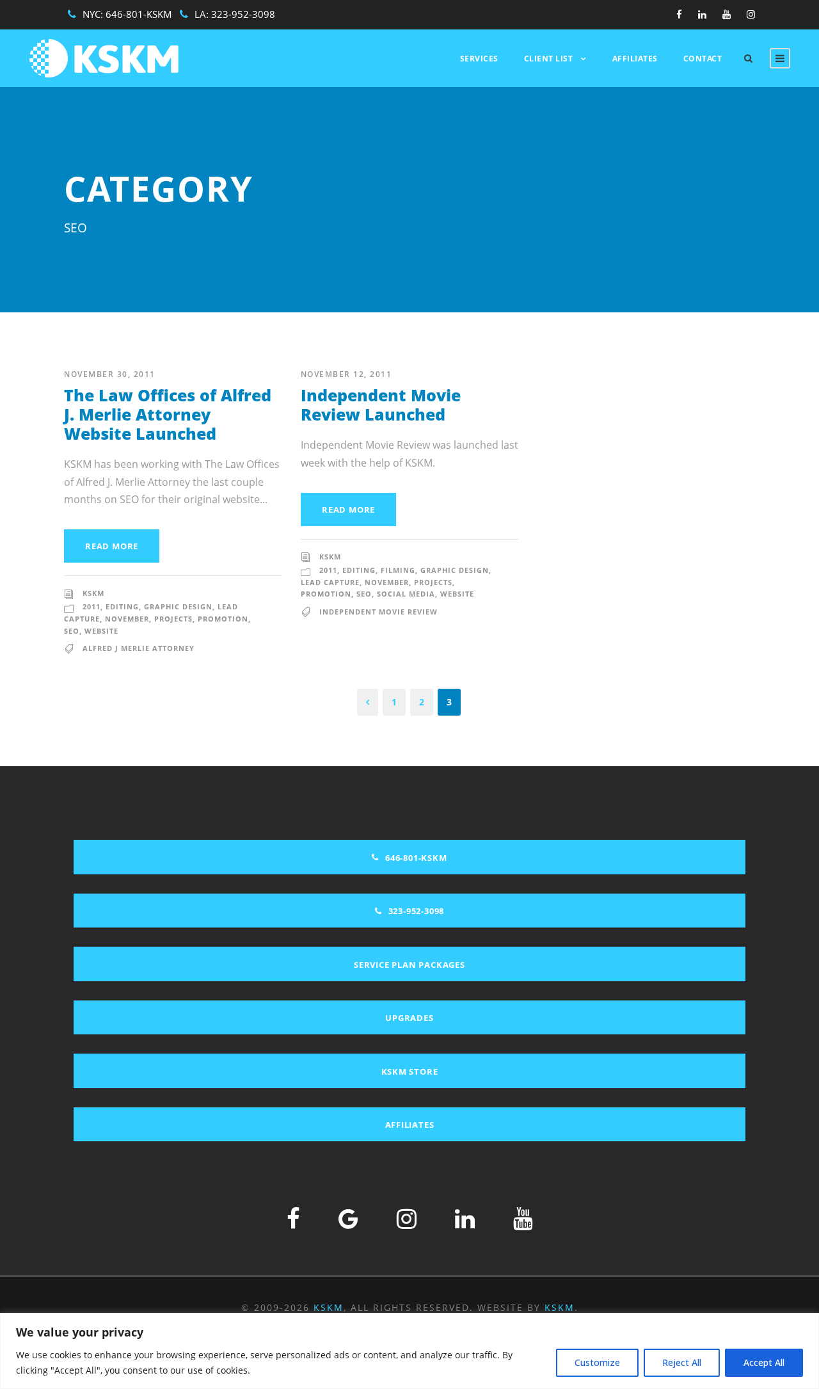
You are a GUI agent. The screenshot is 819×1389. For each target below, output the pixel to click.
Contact (702, 58)
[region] (409, 1351)
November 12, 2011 (346, 374)
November (127, 618)
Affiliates (635, 58)
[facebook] (679, 14)
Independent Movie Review (378, 611)
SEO (71, 631)
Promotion (223, 618)
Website (101, 631)
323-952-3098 (243, 14)
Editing (122, 606)
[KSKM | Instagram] (407, 1218)
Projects (173, 618)
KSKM (93, 593)
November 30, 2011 (109, 374)
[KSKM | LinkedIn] (465, 1218)
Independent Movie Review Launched (381, 404)
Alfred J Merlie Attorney (139, 648)
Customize (597, 1362)
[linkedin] (702, 14)
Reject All (681, 1362)
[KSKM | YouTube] (523, 1218)
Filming (398, 570)
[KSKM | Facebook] (293, 1218)
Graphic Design (178, 606)
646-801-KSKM (139, 14)
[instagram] (751, 14)
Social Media (406, 593)
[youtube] (726, 14)
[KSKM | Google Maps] (348, 1218)
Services (479, 58)
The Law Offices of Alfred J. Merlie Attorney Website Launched (167, 414)
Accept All (763, 1362)
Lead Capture (330, 582)
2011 (91, 606)
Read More (111, 546)
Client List (548, 58)
